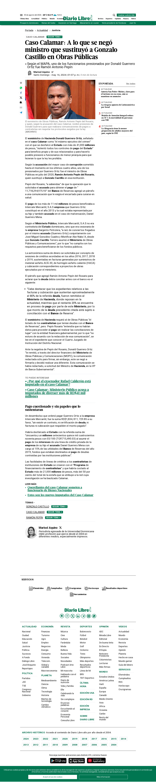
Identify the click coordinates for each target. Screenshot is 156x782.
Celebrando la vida (67, 694)
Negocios (46, 646)
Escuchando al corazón (68, 710)
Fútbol (83, 635)
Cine (63, 635)
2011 (45, 744)
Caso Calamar (35, 512)
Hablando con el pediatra (68, 675)
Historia (45, 695)
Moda (63, 646)
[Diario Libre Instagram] (67, 616)
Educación (27, 639)
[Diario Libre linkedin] (78, 616)
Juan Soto (133, 23)
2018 (84, 738)
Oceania (103, 710)
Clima (44, 688)
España (102, 688)
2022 (45, 738)
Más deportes (87, 661)
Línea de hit (85, 671)
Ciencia (44, 684)
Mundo (52, 19)
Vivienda (45, 657)
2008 (74, 744)
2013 (26, 744)
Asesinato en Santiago (67, 23)
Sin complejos (67, 699)
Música (64, 631)
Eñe (62, 689)
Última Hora (24, 19)
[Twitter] (60, 528)
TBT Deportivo (87, 678)
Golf (82, 646)
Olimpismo (85, 657)
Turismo (45, 635)
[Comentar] (21, 102)
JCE (24, 682)
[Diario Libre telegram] (83, 616)
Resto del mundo (103, 718)
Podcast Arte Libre (67, 666)
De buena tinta (106, 642)
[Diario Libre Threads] (89, 616)
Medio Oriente (106, 699)
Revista (100, 19)
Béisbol (83, 639)
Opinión (118, 19)
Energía (44, 650)
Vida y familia (67, 686)
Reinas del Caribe (48, 23)
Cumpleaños (125, 678)
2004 (113, 744)
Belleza (64, 650)
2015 (113, 738)
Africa (102, 706)
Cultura (64, 639)
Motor (83, 642)
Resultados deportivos (85, 666)
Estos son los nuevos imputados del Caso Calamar (60, 495)
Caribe (102, 714)
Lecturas (103, 663)
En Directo (104, 646)
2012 (35, 744)
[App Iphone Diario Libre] (77, 761)
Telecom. (45, 661)
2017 (94, 738)
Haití (101, 684)
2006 (94, 744)
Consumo (46, 654)
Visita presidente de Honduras (114, 23)
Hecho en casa (126, 657)
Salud (25, 642)
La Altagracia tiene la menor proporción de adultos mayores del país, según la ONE (117, 131)
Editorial (103, 639)
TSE (24, 686)
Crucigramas (125, 689)
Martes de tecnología (46, 700)
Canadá (103, 695)
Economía (60, 19)
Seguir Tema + (54, 37)
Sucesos (26, 654)
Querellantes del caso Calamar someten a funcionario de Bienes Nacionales (55, 489)
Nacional (26, 631)
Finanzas (45, 631)
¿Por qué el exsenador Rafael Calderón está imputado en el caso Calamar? (58, 383)
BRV (82, 674)
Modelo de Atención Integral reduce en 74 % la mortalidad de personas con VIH (117, 118)
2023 (35, 738)
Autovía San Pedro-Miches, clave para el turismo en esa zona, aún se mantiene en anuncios (117, 94)
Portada (29, 30)
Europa (102, 691)
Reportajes (27, 668)
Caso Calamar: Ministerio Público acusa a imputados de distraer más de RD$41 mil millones (57, 393)
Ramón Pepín (34, 517)
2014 (123, 738)
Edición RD (86, 699)
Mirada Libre (105, 635)
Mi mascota (66, 671)
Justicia (26, 646)
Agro (43, 639)
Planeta (126, 19)
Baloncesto (85, 631)
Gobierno (26, 695)
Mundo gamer (125, 661)
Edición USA (87, 692)
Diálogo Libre (28, 661)
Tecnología (46, 691)
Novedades (66, 661)
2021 (55, 738)
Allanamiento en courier (89, 23)
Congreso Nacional (26, 690)
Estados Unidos (106, 677)
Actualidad (35, 19)
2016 (104, 738)
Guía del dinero (126, 665)
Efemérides (124, 675)
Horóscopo (124, 686)
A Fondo (26, 657)
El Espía (103, 650)
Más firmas (104, 667)
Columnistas (105, 659)
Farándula (65, 642)
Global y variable (45, 666)
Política (44, 19)
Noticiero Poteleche (104, 655)
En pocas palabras (65, 704)
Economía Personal (65, 715)
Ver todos (130, 83)
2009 (65, 744)
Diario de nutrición (65, 681)
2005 (104, 744)
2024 (26, 738)
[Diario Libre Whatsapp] (94, 616)
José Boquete (29, 665)
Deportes (109, 19)
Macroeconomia (49, 671)
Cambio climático (45, 706)
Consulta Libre (68, 720)
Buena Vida (66, 654)
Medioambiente (49, 680)
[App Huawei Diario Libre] (96, 761)
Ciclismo (84, 650)
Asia (101, 702)
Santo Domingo (41, 74)
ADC (101, 631)
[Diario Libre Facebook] (62, 616)
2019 (74, 738)
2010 (55, 744)
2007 (84, 744)
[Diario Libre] (78, 17)
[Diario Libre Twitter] (72, 616)
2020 (65, 738)
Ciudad (25, 635)
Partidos (26, 678)
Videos (133, 19)
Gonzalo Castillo (37, 506)
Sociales (65, 657)
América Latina (106, 680)
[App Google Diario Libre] (58, 761)
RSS (120, 682)
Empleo (45, 642)
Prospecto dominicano (29, 23)
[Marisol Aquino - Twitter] (52, 72)
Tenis (82, 654)
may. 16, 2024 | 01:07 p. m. (65, 74)
